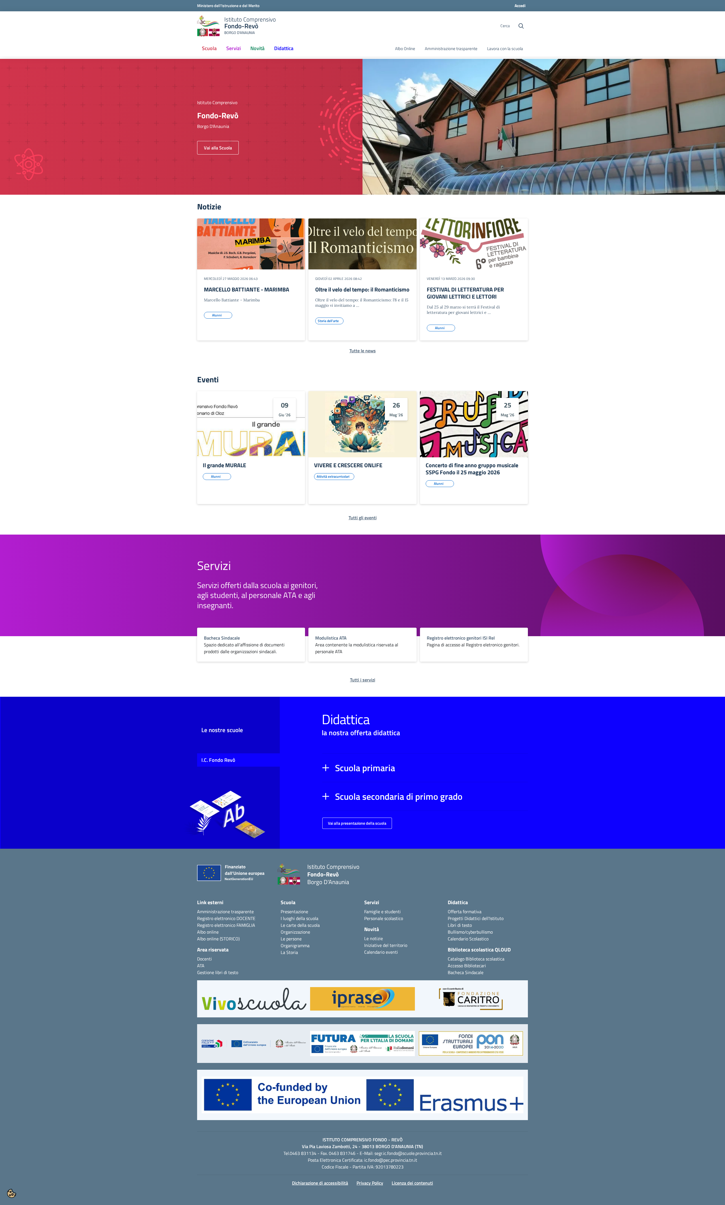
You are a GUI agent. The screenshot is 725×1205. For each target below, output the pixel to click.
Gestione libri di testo (217, 972)
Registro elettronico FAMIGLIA (226, 925)
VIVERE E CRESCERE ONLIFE (348, 465)
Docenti (204, 958)
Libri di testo (460, 925)
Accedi (520, 5)
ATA (200, 965)
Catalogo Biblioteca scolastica (476, 958)
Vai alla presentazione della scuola (357, 823)
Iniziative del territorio (385, 945)
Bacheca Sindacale (465, 972)
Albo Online (405, 49)
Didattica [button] (283, 48)
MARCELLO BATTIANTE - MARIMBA (246, 289)
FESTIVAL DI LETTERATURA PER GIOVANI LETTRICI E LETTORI (465, 293)
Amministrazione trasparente (451, 49)
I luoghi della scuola (299, 918)
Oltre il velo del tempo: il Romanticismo (362, 289)
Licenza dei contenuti (412, 1183)
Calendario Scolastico (468, 938)
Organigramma (295, 945)
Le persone (291, 938)
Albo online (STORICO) (218, 938)
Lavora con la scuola (505, 49)
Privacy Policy (370, 1183)
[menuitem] (209, 49)
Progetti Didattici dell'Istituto (476, 918)
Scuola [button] (209, 48)
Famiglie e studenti (382, 911)
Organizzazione (295, 932)
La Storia (289, 952)
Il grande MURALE (224, 465)
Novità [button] (257, 48)
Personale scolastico (383, 918)
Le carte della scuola (300, 925)
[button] (425, 768)
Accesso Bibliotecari (467, 965)
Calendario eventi (381, 952)
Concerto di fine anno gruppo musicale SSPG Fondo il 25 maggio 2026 (472, 469)
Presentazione (294, 911)
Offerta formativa (464, 911)
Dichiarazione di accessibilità (320, 1183)
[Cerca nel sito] (521, 26)
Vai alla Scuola (218, 147)
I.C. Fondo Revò (218, 760)
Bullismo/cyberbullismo (470, 932)
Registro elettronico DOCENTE (226, 918)
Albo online (208, 932)
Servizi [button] (233, 48)
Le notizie (373, 938)
